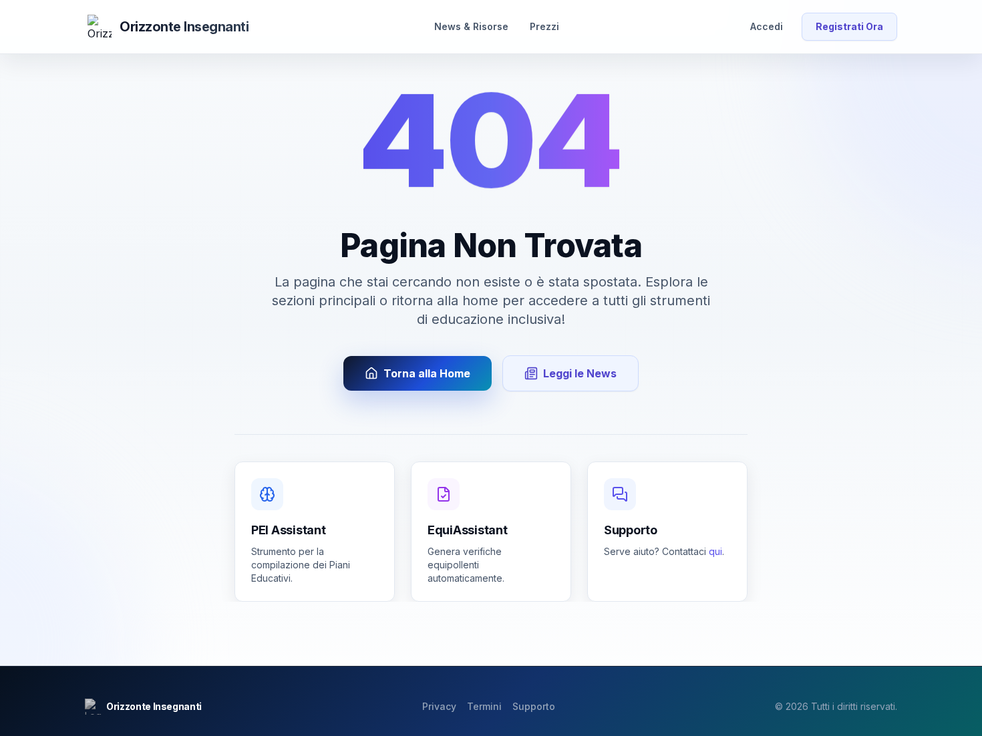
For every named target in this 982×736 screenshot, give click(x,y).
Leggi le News (580, 373)
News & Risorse (471, 26)
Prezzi (544, 26)
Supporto (533, 706)
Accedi (766, 26)
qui (715, 551)
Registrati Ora (849, 26)
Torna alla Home (426, 373)
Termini (484, 706)
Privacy (439, 706)
